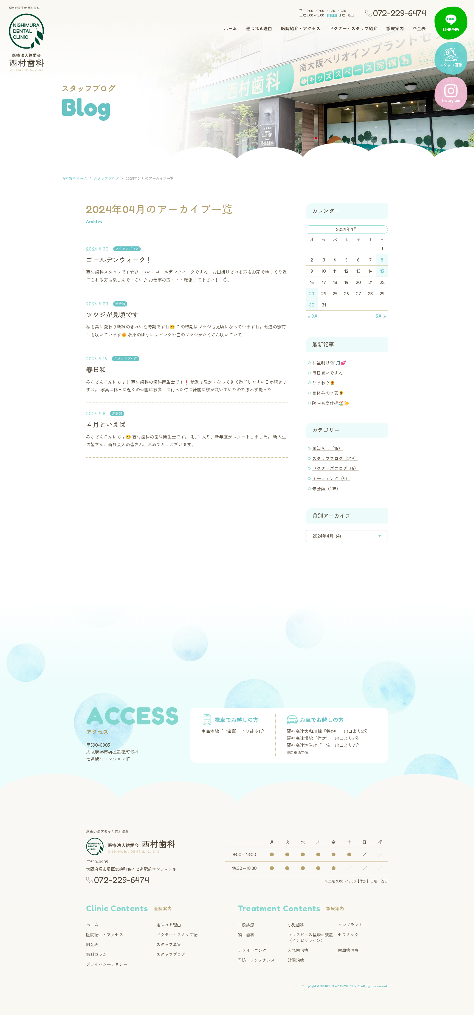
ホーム (230, 28)
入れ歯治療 (298, 950)
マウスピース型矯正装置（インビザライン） (310, 937)
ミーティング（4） (331, 478)
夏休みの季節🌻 (328, 393)
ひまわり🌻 (323, 383)
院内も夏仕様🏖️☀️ (330, 403)
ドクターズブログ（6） (335, 468)
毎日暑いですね (327, 373)
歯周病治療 (348, 950)
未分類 (120, 304)
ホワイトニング (252, 950)
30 (311, 305)
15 (382, 271)
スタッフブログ (127, 249)
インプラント (350, 924)
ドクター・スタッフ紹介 (353, 28)
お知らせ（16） (327, 448)
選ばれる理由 (259, 28)
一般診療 (246, 924)
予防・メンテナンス (256, 960)
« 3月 (313, 316)
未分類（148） (326, 488)
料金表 (419, 28)
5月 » (381, 316)
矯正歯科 (246, 934)
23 (311, 293)
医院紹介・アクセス (300, 28)
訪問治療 (296, 960)
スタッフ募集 (168, 944)
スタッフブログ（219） (335, 458)
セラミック (348, 934)
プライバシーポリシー (106, 964)
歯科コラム (96, 954)
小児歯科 (296, 924)
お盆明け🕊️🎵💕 (329, 362)
